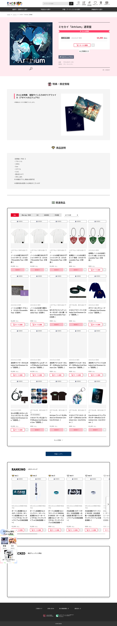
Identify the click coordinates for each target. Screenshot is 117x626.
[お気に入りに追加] (93, 45)
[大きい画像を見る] (31, 68)
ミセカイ (15, 14)
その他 (57, 215)
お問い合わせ (50, 608)
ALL (15, 215)
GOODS (46, 215)
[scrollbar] (58, 533)
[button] (66, 57)
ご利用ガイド (39, 608)
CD (37, 215)
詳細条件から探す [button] (97, 9)
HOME (8, 14)
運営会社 (77, 608)
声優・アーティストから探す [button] (71, 9)
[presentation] (24, 533)
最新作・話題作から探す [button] (19, 9)
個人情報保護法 (63, 608)
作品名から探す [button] (45, 9)
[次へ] (108, 504)
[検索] (71, 3)
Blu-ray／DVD (26, 215)
